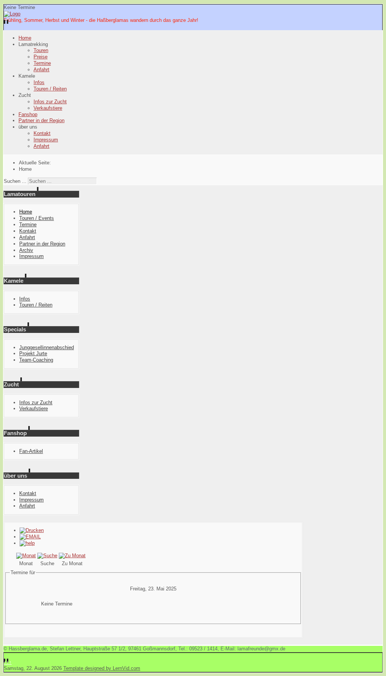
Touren (41, 50)
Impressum (46, 140)
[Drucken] (32, 530)
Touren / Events (36, 218)
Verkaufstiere (48, 108)
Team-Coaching (36, 360)
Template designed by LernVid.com (101, 668)
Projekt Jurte (33, 353)
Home (24, 38)
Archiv (26, 250)
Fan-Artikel (31, 451)
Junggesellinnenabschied (46, 347)
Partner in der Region (41, 120)
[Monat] (26, 555)
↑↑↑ (8, 662)
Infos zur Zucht (50, 101)
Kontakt (42, 133)
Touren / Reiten (50, 89)
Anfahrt (41, 69)
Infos (39, 82)
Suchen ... (15, 181)
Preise (40, 57)
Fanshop (27, 114)
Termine (42, 63)
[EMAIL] (30, 537)
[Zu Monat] (72, 555)
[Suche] (47, 555)
